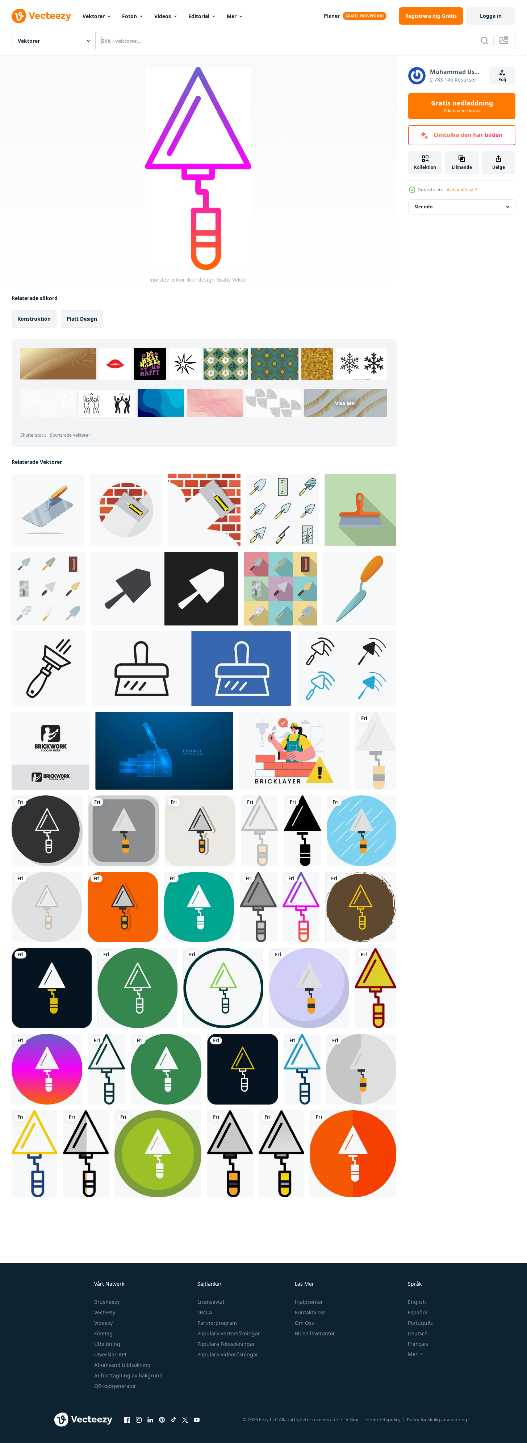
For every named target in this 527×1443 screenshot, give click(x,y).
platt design (82, 318)
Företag (103, 1333)
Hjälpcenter (309, 1301)
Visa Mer (345, 403)
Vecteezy (104, 1312)
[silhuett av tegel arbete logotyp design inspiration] (50, 751)
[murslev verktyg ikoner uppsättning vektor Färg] (282, 510)
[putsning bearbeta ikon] (164, 588)
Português (420, 1322)
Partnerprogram (217, 1322)
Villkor (352, 1419)
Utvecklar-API (110, 1354)
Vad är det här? (462, 190)
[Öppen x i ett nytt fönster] (185, 1419)
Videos (162, 16)
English (417, 1301)
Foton (129, 16)
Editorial (198, 16)
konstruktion (34, 318)
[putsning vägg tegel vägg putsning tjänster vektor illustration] (204, 510)
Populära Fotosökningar (226, 1343)
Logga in (491, 15)
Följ (502, 79)
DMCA (204, 1312)
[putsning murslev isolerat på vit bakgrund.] (48, 510)
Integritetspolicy (383, 1419)
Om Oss (304, 1322)
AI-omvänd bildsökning (122, 1364)
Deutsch (418, 1333)
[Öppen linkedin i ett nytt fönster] (150, 1419)
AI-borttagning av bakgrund (128, 1375)
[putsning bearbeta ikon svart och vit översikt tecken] (346, 668)
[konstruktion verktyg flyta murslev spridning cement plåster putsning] (360, 510)
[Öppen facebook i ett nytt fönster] (127, 1419)
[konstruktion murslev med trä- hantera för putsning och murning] (359, 588)
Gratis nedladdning (462, 106)
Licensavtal (210, 1301)
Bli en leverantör (315, 1333)
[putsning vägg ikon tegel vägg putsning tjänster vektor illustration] (126, 510)
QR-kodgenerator (115, 1385)
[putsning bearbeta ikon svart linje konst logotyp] (49, 668)
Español (417, 1312)
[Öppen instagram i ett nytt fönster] (139, 1419)
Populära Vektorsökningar (228, 1333)
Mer (232, 16)
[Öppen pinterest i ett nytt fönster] (162, 1419)
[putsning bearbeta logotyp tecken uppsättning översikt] (191, 668)
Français (418, 1343)
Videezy (103, 1322)
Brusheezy (107, 1301)
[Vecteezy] (41, 16)
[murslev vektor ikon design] (375, 751)
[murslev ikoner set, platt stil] (280, 588)
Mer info (423, 207)
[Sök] (484, 40)
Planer (332, 15)
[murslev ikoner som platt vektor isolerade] (48, 588)
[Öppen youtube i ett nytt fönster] (197, 1419)
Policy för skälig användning (437, 1419)
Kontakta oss (310, 1312)
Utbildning (107, 1343)
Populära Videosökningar (227, 1354)
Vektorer (94, 16)
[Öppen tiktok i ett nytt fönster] (173, 1419)
